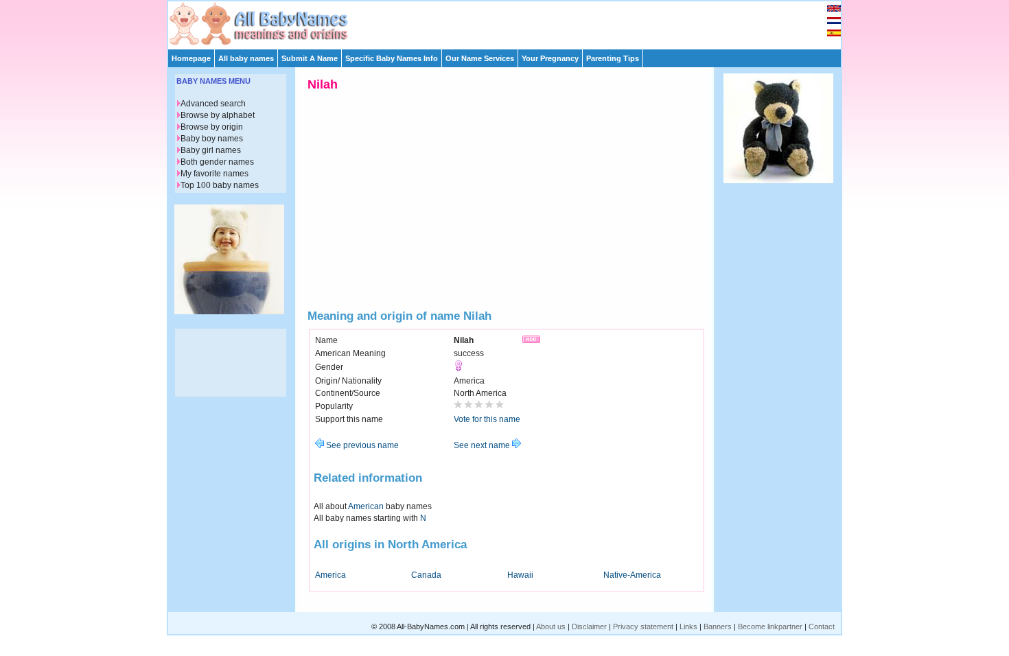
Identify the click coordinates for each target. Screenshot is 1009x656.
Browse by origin (212, 127)
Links (688, 626)
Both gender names (217, 162)
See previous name (361, 445)
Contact (822, 626)
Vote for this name (487, 419)
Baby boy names (212, 138)
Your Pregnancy (550, 58)
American (366, 506)
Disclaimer (589, 626)
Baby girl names (211, 150)
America (330, 575)
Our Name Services (479, 58)
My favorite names (214, 173)
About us (551, 626)
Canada (426, 575)
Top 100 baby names (220, 185)
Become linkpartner (770, 626)
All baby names (246, 58)
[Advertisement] (510, 22)
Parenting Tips (612, 58)
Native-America (632, 575)
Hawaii (520, 575)
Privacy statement (643, 626)
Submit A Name (309, 58)
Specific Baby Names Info (391, 58)
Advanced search (213, 103)
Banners (718, 626)
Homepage (191, 58)
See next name (483, 445)
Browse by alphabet (218, 115)
